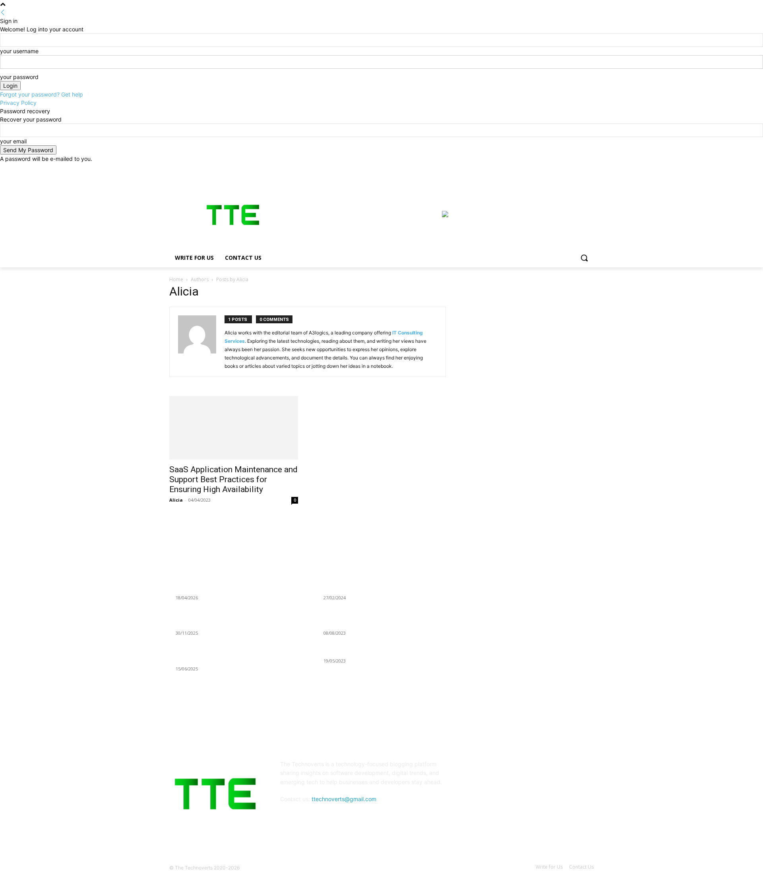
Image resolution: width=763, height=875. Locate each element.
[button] (584, 257)
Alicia (176, 500)
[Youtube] (589, 168)
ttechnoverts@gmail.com (344, 799)
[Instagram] (556, 168)
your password (19, 76)
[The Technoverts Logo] (232, 215)
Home (176, 279)
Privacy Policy (18, 102)
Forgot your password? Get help (41, 94)
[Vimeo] (578, 168)
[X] (567, 168)
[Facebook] (545, 168)
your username (19, 51)
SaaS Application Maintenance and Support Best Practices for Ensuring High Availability (233, 479)
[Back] (3, 12)
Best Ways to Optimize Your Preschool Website (382, 651)
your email (13, 141)
